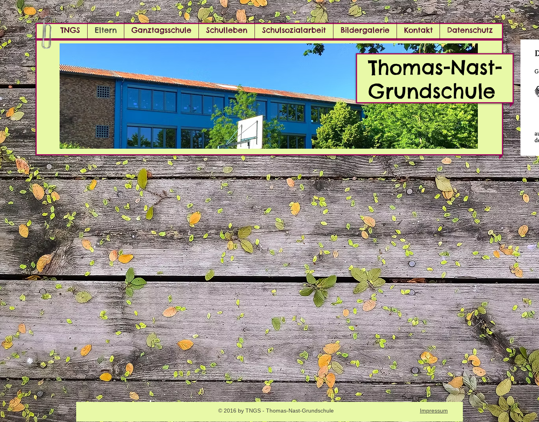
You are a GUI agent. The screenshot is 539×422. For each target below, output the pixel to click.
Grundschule (431, 90)
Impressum (434, 410)
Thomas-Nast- (435, 67)
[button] (269, 96)
